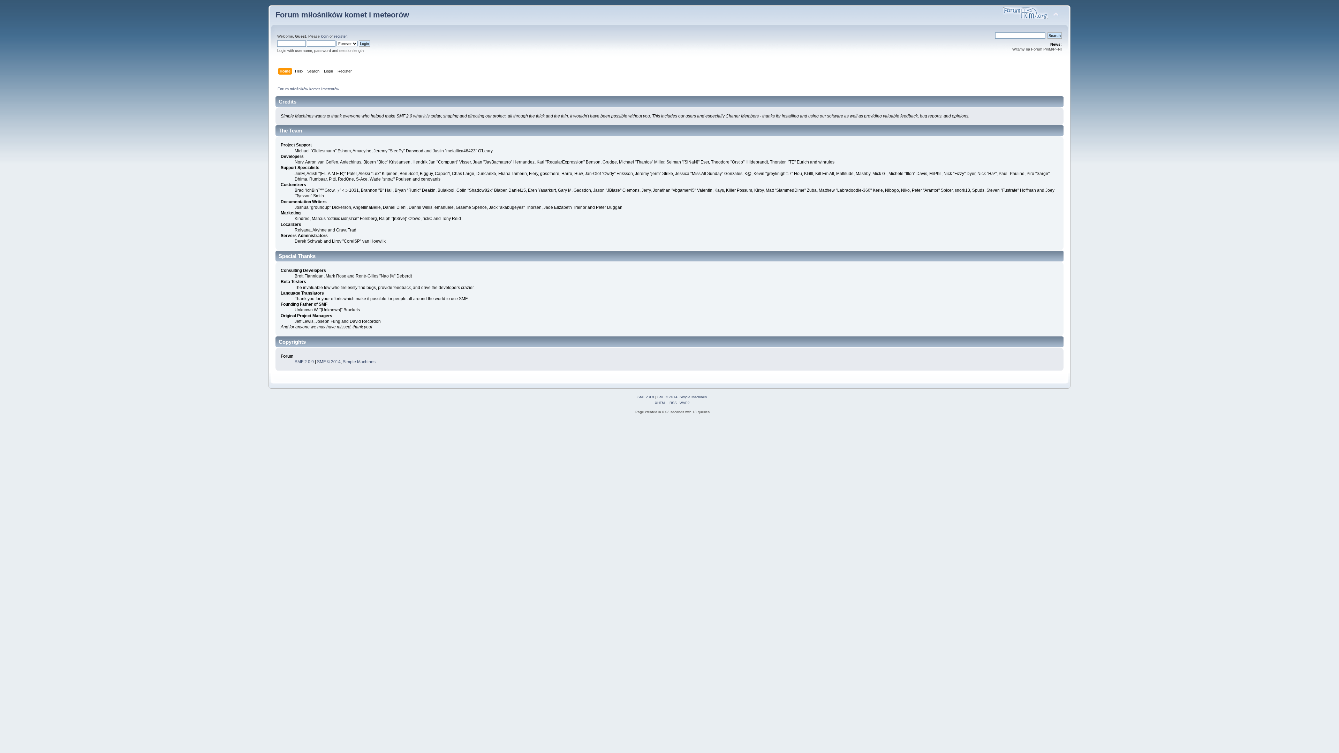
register (340, 36)
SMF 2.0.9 (304, 361)
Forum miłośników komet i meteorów (342, 14)
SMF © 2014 (329, 361)
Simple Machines (359, 361)
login (324, 36)
